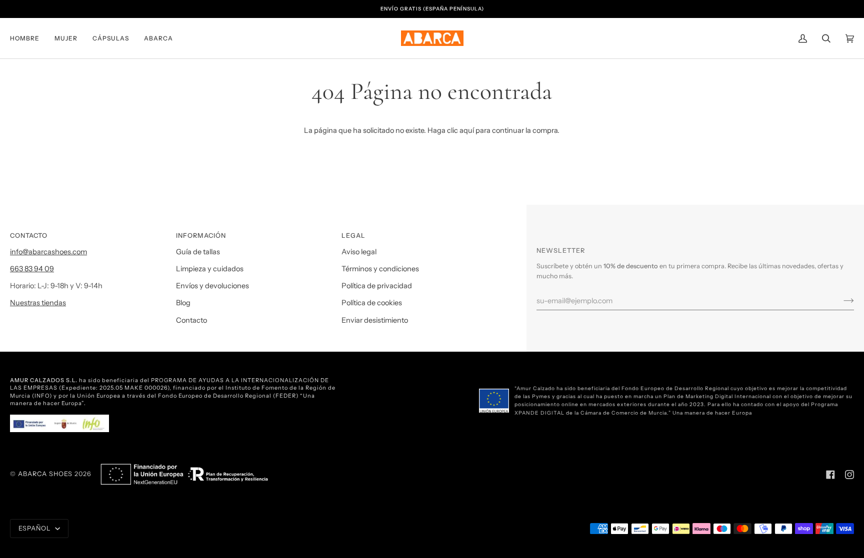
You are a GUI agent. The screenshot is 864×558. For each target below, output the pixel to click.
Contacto (191, 320)
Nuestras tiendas (38, 302)
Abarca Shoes (45, 474)
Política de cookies (372, 302)
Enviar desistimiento (375, 320)
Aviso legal (359, 251)
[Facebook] (830, 474)
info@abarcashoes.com (48, 251)
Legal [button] (354, 235)
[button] (28, 38)
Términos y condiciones (380, 268)
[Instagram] (849, 474)
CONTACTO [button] (29, 235)
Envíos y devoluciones (212, 285)
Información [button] (201, 235)
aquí (467, 130)
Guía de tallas (198, 251)
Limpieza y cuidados (210, 268)
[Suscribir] (841, 301)
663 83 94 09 (32, 268)
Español (35, 528)
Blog (183, 302)
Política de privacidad (377, 285)
